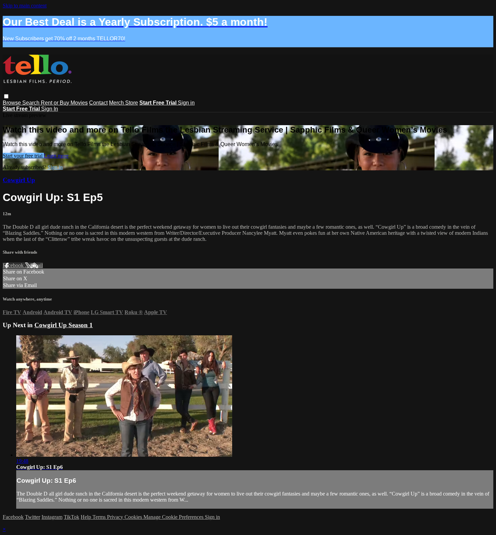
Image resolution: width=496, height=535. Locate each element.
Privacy (116, 517)
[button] (6, 96)
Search (31, 103)
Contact (98, 103)
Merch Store (123, 103)
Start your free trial (23, 156)
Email (36, 265)
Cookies (134, 517)
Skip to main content (25, 5)
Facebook (14, 265)
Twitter (32, 517)
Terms (99, 517)
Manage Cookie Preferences (174, 517)
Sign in (186, 103)
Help (86, 517)
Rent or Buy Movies (64, 103)
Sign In (49, 109)
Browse (12, 103)
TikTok (71, 517)
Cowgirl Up (19, 180)
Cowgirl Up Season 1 (63, 325)
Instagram (52, 517)
